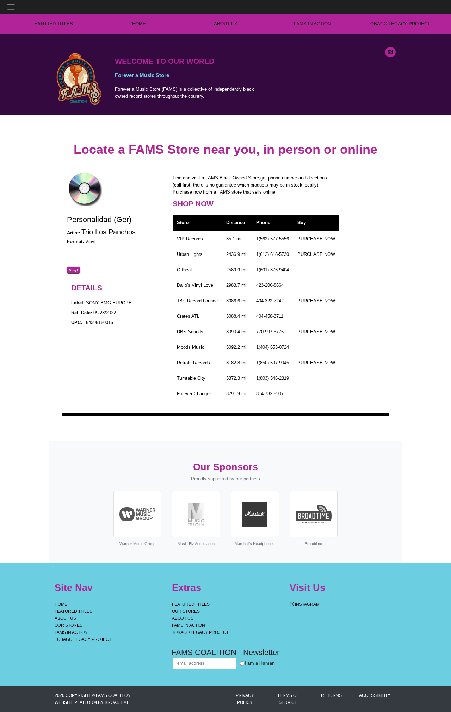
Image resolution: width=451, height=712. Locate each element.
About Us (225, 23)
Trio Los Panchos (108, 232)
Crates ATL (188, 316)
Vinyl (73, 270)
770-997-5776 (270, 331)
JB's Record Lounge (197, 300)
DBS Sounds (190, 331)
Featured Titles (52, 23)
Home (61, 604)
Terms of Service (288, 699)
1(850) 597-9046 (272, 362)
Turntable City (191, 378)
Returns (331, 695)
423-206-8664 (270, 285)
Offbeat (184, 269)
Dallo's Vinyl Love (195, 285)
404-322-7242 (270, 300)
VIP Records (190, 238)
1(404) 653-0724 (272, 347)
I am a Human (260, 663)
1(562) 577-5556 (272, 238)
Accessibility (374, 695)
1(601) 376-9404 (272, 269)
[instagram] (390, 52)
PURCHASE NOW (316, 238)
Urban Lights (190, 254)
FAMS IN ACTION (312, 23)
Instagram (307, 604)
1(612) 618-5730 (272, 254)
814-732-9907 (270, 393)
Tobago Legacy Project (398, 23)
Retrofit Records (193, 362)
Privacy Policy (245, 699)
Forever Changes (194, 393)
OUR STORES (68, 625)
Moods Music (190, 347)
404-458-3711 (269, 316)
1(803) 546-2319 (272, 378)
